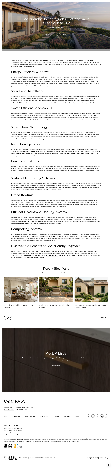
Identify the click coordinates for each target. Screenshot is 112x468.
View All (103, 317)
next (10, 318)
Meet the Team (16, 416)
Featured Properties (30, 416)
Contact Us (67, 416)
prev (6, 318)
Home (5, 416)
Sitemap (77, 416)
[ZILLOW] (102, 416)
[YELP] (106, 416)
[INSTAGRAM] (93, 416)
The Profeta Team (52, 255)
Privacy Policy (103, 458)
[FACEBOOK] (88, 416)
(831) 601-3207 (8, 407)
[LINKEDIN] (97, 416)
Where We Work (44, 416)
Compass (40, 438)
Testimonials (56, 416)
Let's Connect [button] (56, 365)
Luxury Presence (49, 458)
